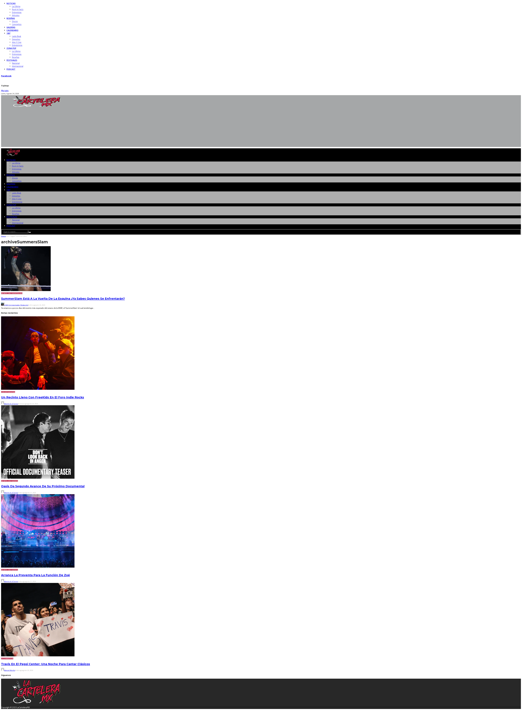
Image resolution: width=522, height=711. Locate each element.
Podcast (11, 69)
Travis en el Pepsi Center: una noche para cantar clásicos (45, 664)
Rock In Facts (17, 9)
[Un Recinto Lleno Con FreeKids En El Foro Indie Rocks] (37, 389)
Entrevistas (16, 12)
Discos (15, 21)
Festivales (12, 60)
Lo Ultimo (16, 51)
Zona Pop (11, 48)
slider (20, 293)
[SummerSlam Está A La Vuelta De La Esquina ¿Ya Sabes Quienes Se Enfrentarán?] (26, 290)
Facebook (6, 76)
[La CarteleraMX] (36, 106)
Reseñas (11, 18)
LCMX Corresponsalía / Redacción (16, 305)
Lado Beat (16, 36)
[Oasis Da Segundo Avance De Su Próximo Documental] (37, 478)
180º (8, 33)
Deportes (16, 39)
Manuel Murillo (9, 670)
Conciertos (16, 24)
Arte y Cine (16, 42)
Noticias (11, 3)
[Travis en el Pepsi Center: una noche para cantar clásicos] (37, 655)
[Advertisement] (261, 128)
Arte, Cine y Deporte (11, 293)
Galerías (11, 27)
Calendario (12, 30)
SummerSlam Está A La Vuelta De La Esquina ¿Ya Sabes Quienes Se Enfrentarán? (63, 298)
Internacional (17, 66)
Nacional (16, 63)
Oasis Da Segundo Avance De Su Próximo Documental (43, 486)
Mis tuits (5, 90)
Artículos (15, 15)
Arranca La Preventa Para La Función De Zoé (35, 575)
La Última (16, 6)
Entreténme (17, 45)
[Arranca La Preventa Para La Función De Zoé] (37, 567)
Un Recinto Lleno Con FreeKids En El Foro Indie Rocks (42, 397)
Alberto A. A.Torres (11, 404)
